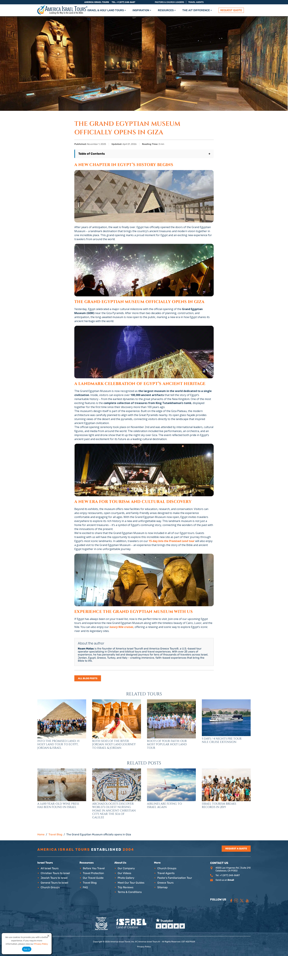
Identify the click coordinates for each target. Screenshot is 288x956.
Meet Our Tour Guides (131, 882)
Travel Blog (90, 882)
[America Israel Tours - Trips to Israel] (62, 10)
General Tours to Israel (54, 882)
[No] (48, 935)
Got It (27, 949)
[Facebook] (231, 900)
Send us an (225, 880)
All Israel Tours (49, 868)
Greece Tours (165, 882)
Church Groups (50, 887)
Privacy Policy (144, 946)
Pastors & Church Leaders (169, 2)
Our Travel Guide (93, 877)
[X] (242, 900)
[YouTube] (247, 900)
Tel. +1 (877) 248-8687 (123, 2)
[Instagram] (236, 900)
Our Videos (124, 873)
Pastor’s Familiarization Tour (174, 877)
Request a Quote (236, 848)
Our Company (126, 868)
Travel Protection (93, 873)
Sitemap (162, 887)
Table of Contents (144, 154)
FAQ (85, 887)
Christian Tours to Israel (55, 873)
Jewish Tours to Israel (54, 877)
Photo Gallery (126, 877)
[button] (89, 19)
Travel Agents (196, 2)
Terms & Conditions (130, 892)
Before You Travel (94, 868)
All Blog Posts (87, 678)
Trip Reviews (125, 887)
